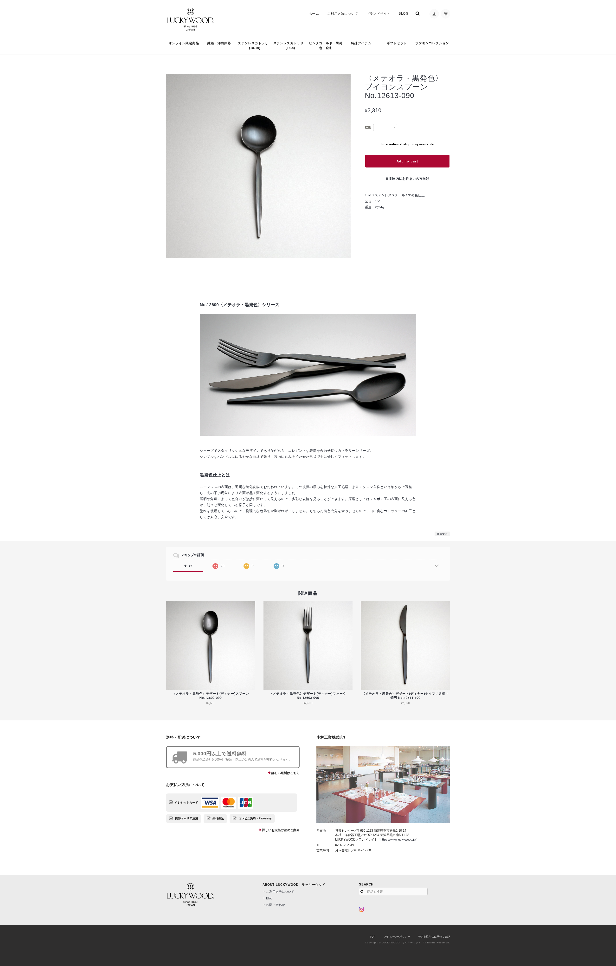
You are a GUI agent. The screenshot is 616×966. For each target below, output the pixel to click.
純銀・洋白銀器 (219, 43)
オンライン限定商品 (184, 43)
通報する (442, 534)
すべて (188, 566)
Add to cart (407, 161)
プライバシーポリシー (397, 936)
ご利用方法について (342, 13)
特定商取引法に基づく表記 (434, 936)
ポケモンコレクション (432, 43)
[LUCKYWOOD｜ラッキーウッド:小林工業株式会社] (383, 784)
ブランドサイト (378, 13)
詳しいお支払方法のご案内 (281, 830)
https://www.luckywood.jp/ (398, 839)
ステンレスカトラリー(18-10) (255, 45)
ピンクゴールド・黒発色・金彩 (326, 45)
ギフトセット (397, 43)
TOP (372, 936)
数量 (368, 127)
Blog (404, 13)
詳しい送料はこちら (285, 773)
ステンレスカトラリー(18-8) (290, 45)
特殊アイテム (361, 43)
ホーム (314, 13)
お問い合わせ (275, 905)
